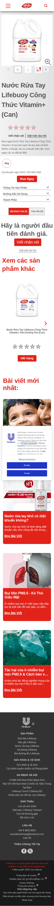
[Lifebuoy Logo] (27, 5)
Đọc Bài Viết (13, 536)
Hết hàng (27, 358)
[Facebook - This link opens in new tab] (24, 851)
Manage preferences (27, 459)
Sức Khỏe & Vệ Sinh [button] (27, 759)
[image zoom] (48, 62)
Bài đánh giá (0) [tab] (18, 211)
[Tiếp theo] (46, 321)
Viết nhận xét (28, 242)
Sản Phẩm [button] (27, 733)
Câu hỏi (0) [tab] (37, 211)
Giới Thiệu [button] (27, 801)
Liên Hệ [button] (27, 825)
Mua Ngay (27, 178)
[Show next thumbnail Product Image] (46, 69)
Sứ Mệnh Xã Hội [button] (27, 774)
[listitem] (19, 71)
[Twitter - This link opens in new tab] (30, 851)
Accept (27, 473)
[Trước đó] (8, 321)
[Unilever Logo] (27, 726)
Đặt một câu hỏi (28, 250)
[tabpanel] (27, 236)
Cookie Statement (29, 443)
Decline (27, 465)
